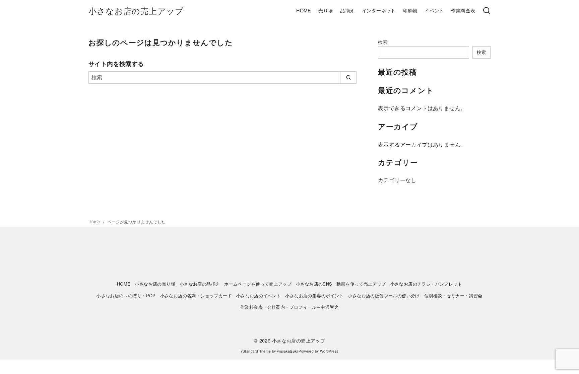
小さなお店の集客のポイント (314, 295)
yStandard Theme (256, 351)
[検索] (486, 10)
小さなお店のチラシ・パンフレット (426, 284)
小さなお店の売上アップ (136, 10)
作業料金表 (463, 10)
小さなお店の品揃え (200, 284)
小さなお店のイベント (258, 295)
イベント (434, 10)
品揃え (347, 10)
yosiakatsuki (287, 351)
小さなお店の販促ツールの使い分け (384, 295)
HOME (303, 10)
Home (94, 221)
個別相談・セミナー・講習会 (453, 295)
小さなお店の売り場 (155, 284)
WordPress (329, 351)
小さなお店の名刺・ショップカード (196, 295)
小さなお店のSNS (314, 284)
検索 (383, 41)
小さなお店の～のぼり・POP (126, 295)
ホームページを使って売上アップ (258, 284)
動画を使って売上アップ (361, 284)
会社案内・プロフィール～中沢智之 (303, 307)
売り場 (325, 10)
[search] (348, 77)
